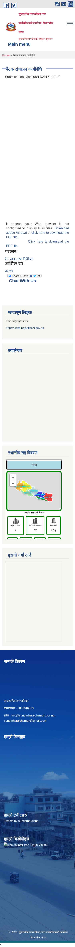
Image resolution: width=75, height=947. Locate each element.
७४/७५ (9, 271)
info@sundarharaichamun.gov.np (32, 715)
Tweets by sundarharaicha (21, 821)
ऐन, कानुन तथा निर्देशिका (19, 259)
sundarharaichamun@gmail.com (25, 720)
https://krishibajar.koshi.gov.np (25, 327)
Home (6, 55)
